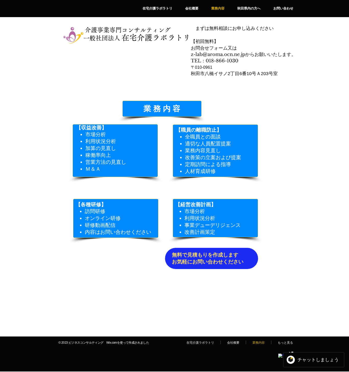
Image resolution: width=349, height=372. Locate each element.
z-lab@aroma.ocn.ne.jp (218, 54)
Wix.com (111, 342)
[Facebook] (280, 356)
